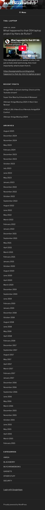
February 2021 (9, 257)
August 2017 (8, 355)
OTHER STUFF (9, 476)
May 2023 (7, 178)
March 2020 (8, 285)
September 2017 (10, 350)
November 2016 (10, 387)
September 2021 (10, 238)
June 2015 (7, 425)
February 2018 (9, 341)
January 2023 (8, 182)
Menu (24, 12)
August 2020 (8, 271)
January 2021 (8, 262)
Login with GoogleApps (12, 490)
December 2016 (10, 383)
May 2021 (7, 243)
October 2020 (9, 266)
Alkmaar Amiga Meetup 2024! (15, 117)
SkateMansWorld (19, 3)
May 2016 (7, 401)
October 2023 (9, 164)
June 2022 (7, 210)
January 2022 (8, 229)
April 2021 (7, 248)
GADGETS (7, 471)
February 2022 (9, 224)
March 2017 (8, 369)
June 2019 (7, 299)
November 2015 (10, 415)
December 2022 (10, 187)
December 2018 (10, 313)
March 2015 (8, 439)
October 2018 (9, 317)
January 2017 (8, 378)
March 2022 (8, 220)
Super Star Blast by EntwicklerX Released (20, 97)
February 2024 (9, 150)
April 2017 (7, 364)
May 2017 (7, 359)
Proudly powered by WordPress (15, 504)
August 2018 (8, 322)
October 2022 (9, 196)
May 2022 (7, 215)
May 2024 (7, 145)
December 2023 (10, 154)
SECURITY (7, 481)
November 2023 (10, 159)
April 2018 (7, 336)
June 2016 (7, 397)
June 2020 (7, 276)
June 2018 (7, 327)
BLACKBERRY (9, 462)
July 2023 (7, 168)
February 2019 (9, 303)
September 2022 (10, 201)
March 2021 (8, 252)
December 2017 (9, 345)
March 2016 (8, 406)
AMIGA (6, 457)
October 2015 (9, 420)
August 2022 (8, 206)
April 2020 (7, 280)
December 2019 (10, 289)
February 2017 (9, 373)
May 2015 (7, 429)
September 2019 (10, 294)
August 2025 (8, 131)
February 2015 (9, 443)
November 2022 (10, 192)
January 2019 (8, 308)
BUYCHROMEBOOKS (12, 467)
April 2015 (7, 434)
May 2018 (7, 331)
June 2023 (7, 173)
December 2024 (10, 136)
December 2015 (10, 411)
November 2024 (10, 140)
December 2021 (9, 234)
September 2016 (10, 392)
